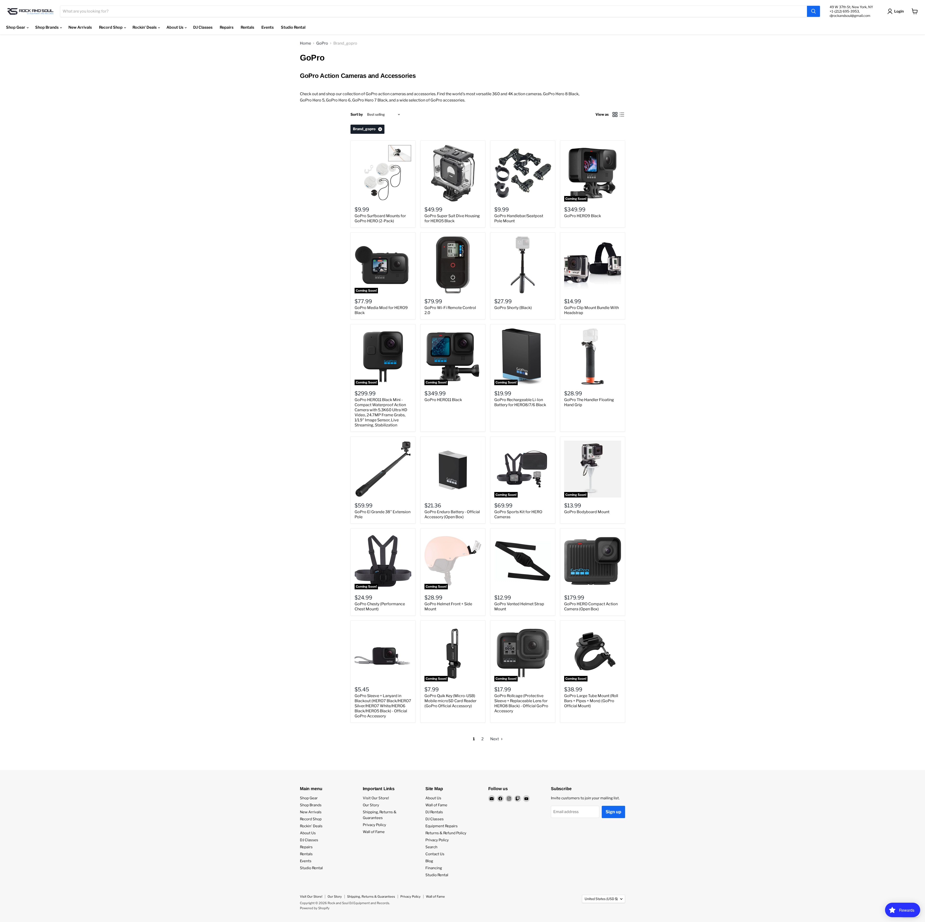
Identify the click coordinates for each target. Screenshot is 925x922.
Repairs (226, 27)
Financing (433, 868)
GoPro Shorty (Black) (513, 307)
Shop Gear (16, 27)
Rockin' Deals (144, 27)
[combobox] (433, 11)
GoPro (322, 43)
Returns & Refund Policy (445, 833)
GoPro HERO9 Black (582, 216)
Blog (429, 861)
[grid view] (615, 114)
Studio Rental (293, 27)
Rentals (247, 27)
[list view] (621, 114)
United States (601, 899)
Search (431, 847)
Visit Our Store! (376, 798)
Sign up (613, 811)
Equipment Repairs (441, 826)
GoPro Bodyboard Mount (586, 512)
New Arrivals (80, 27)
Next (495, 739)
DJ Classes (202, 27)
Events (267, 27)
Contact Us (434, 854)
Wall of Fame (374, 832)
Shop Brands (47, 27)
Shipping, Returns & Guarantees (371, 896)
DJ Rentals (434, 812)
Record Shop (111, 27)
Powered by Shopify (315, 908)
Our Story (371, 805)
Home (305, 43)
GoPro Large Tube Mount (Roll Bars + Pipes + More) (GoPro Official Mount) (591, 700)
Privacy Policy (374, 825)
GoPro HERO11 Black (443, 399)
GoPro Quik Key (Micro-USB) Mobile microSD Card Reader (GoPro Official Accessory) (450, 700)
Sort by (356, 115)
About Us (175, 27)
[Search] (813, 11)
